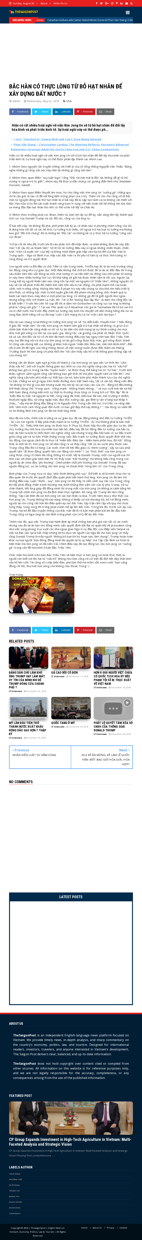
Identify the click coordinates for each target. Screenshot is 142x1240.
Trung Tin (14, 1191)
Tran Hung (14, 1174)
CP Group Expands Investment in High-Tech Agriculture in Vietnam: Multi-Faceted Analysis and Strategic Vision (70, 1142)
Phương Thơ (15, 1179)
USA (69, 101)
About (43, 3)
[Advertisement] (71, 49)
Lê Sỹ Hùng (14, 1185)
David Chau (14, 1208)
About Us (97, 1228)
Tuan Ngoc (15, 1213)
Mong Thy (14, 1196)
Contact (123, 1228)
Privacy (110, 1228)
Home (84, 1228)
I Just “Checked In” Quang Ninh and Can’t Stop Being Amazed (57, 139)
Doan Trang (15, 1202)
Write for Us (60, 3)
